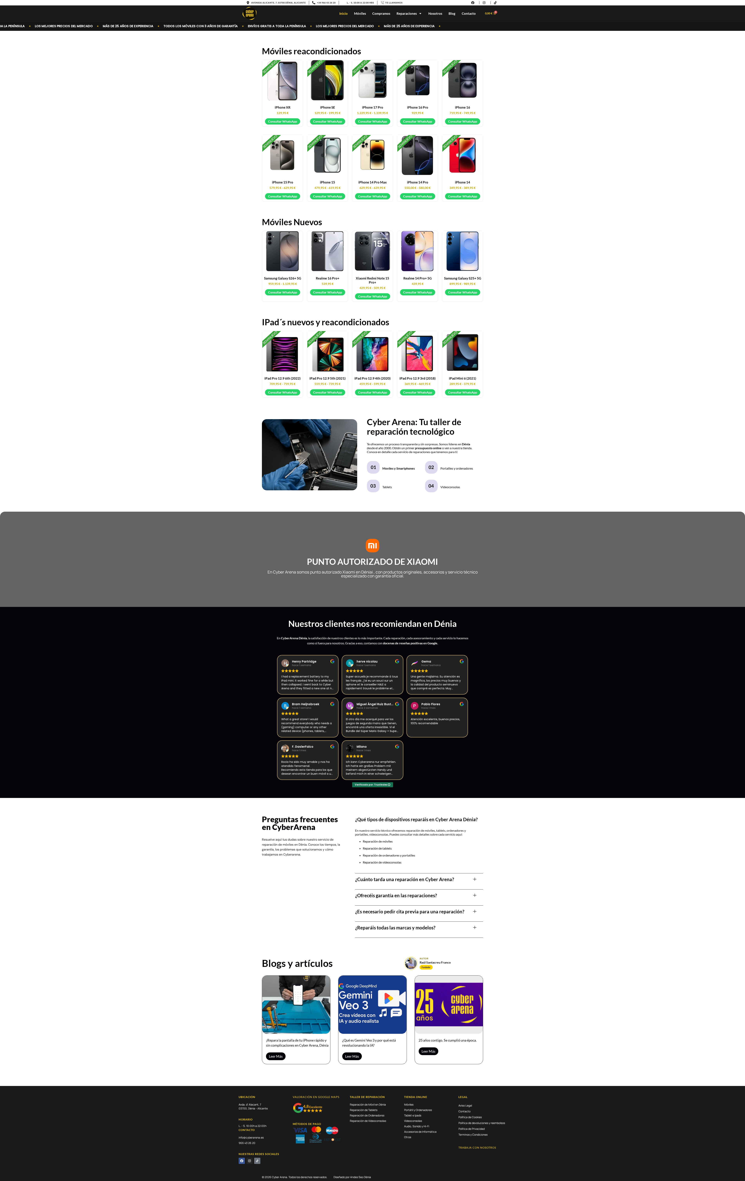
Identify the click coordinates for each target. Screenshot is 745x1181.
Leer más (276, 1056)
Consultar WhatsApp (282, 121)
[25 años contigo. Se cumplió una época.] (449, 1005)
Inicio (343, 13)
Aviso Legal (465, 1105)
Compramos (381, 13)
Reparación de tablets (377, 848)
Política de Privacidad (471, 1129)
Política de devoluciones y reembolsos (481, 1123)
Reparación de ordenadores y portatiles (389, 855)
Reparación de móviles (378, 841)
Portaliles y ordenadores (456, 468)
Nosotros (435, 13)
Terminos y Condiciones (473, 1134)
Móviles (360, 13)
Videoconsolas (450, 487)
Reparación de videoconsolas (382, 862)
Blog (452, 13)
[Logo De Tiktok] (257, 1161)
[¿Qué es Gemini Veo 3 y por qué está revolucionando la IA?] (372, 1005)
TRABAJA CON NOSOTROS (477, 1147)
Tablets (387, 487)
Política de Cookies (470, 1117)
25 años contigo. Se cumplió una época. (448, 1040)
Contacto (469, 13)
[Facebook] (242, 1161)
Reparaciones (407, 13)
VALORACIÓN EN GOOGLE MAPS (316, 1097)
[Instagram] (249, 1161)
